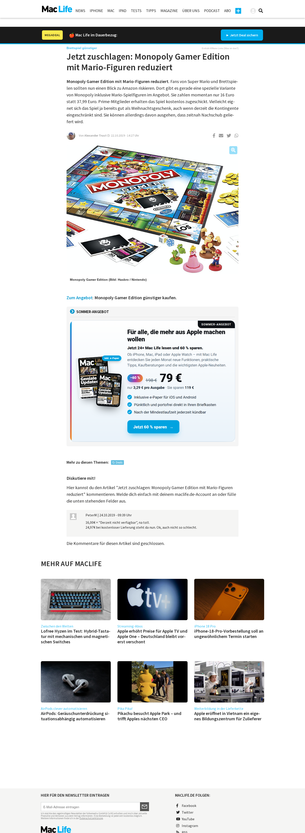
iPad (122, 10)
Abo (227, 10)
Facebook (189, 805)
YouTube (188, 819)
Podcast (212, 10)
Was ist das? (231, 48)
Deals (119, 462)
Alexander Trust (95, 135)
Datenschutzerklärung (91, 818)
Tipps (151, 10)
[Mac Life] (95, 829)
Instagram (190, 825)
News (80, 10)
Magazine (169, 10)
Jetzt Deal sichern (244, 35)
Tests (136, 10)
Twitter (187, 812)
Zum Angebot (79, 297)
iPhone (96, 10)
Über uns (191, 10)
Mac (110, 10)
